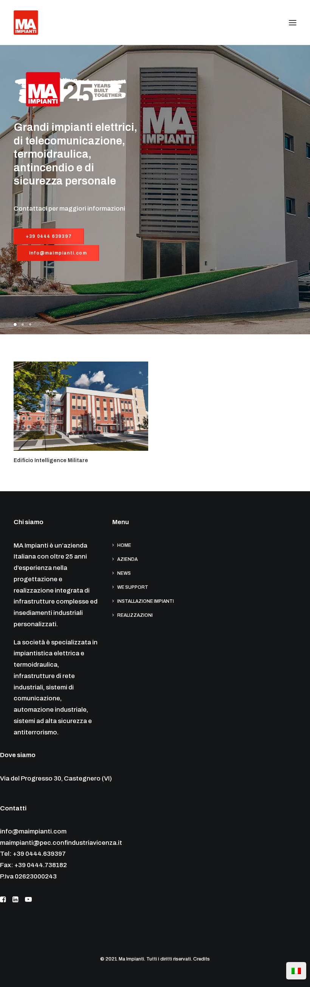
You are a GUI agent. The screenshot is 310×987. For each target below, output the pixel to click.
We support (132, 587)
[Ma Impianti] (26, 22)
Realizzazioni (135, 615)
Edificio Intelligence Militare (51, 460)
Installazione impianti (145, 601)
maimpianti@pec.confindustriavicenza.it (61, 842)
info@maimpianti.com (58, 253)
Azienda (127, 559)
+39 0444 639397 (49, 236)
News (124, 573)
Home (124, 545)
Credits (201, 959)
